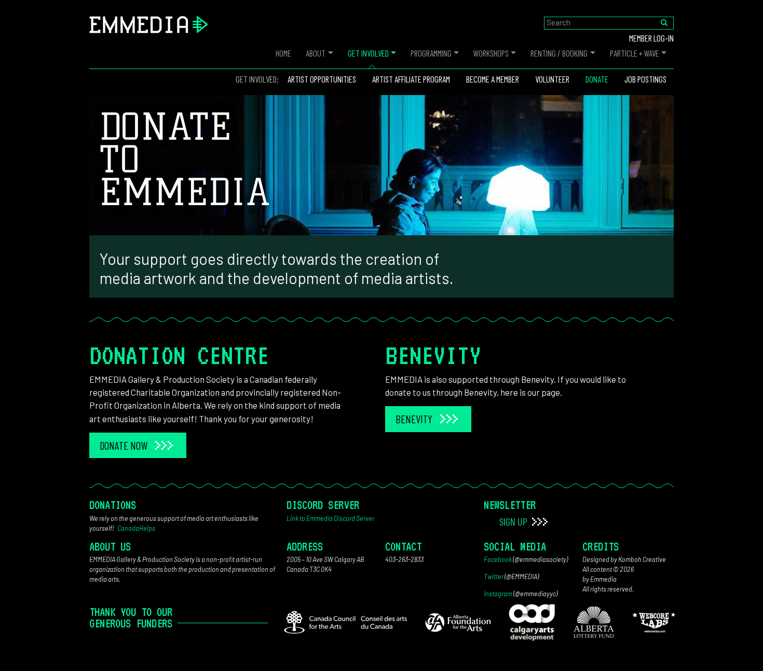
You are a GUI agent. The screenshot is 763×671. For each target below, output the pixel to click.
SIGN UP (514, 521)
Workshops (491, 53)
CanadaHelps (136, 528)
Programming (431, 53)
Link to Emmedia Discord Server (330, 518)
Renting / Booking (559, 53)
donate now (123, 445)
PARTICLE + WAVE (634, 53)
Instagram (498, 593)
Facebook (498, 559)
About (315, 53)
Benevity (414, 418)
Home (283, 53)
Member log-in (651, 38)
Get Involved (368, 53)
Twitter (493, 576)
